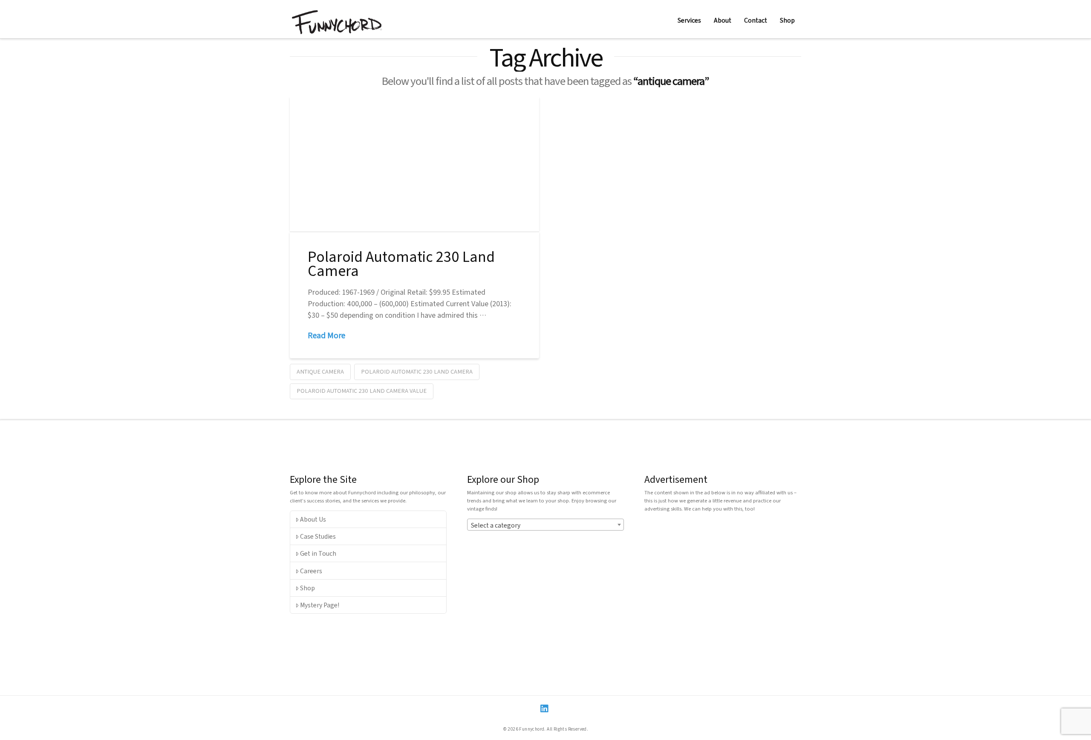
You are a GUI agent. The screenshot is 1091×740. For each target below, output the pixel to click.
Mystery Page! (319, 605)
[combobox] (545, 525)
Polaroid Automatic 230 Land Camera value (362, 390)
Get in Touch (318, 553)
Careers (311, 570)
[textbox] (545, 525)
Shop (307, 587)
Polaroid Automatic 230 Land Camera (401, 263)
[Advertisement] (722, 578)
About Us (313, 519)
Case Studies (318, 536)
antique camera (320, 371)
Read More (326, 335)
